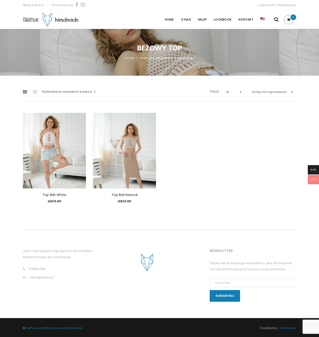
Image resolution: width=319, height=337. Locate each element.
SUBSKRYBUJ (225, 296)
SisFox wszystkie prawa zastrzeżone (54, 328)
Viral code (288, 328)
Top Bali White (55, 194)
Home (129, 58)
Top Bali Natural (124, 194)
